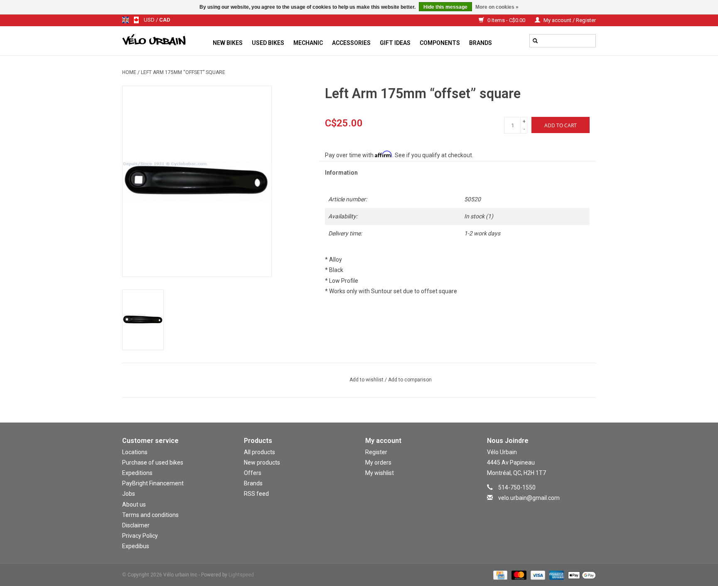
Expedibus (135, 546)
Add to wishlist (367, 380)
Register (376, 452)
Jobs (128, 493)
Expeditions (137, 473)
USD (150, 20)
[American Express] (555, 575)
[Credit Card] (499, 575)
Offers (252, 473)
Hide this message (445, 7)
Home (129, 72)
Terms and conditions (150, 515)
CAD (164, 20)
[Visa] (537, 575)
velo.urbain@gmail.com (529, 498)
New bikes (228, 43)
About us (134, 504)
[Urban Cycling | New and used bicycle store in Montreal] (165, 40)
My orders (378, 462)
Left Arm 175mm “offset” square (183, 72)
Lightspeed (241, 575)
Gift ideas (395, 43)
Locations (135, 452)
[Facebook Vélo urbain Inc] (548, 510)
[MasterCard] (518, 575)
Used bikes (268, 43)
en (125, 20)
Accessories (351, 43)
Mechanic (308, 43)
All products (259, 452)
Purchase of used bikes (152, 462)
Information (341, 172)
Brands (480, 43)
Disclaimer (136, 525)
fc (136, 20)
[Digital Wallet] (580, 575)
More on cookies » (497, 7)
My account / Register (569, 20)
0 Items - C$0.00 (506, 20)
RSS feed (256, 493)
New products (262, 462)
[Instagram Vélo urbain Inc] (534, 510)
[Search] (535, 40)
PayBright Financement (153, 483)
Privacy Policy (140, 535)
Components (440, 43)
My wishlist (379, 473)
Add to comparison (410, 380)
